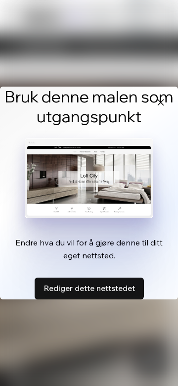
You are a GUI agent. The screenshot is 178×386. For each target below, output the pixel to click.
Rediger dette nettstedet (89, 288)
